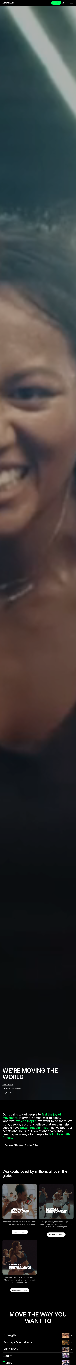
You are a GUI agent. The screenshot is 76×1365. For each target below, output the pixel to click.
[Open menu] (72, 3)
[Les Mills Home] (8, 3)
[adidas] (63, 3)
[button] (68, 3)
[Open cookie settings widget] (3, 1361)
